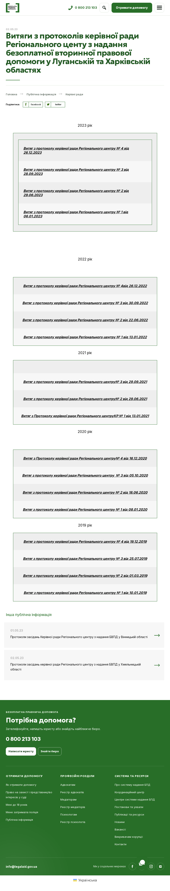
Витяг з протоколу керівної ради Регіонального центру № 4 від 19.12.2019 (85, 541)
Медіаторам (68, 799)
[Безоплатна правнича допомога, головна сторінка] (12, 7)
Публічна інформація (19, 819)
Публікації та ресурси (129, 814)
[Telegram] (160, 866)
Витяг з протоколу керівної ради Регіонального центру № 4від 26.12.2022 (85, 286)
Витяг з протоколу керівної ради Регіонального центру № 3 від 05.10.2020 (85, 475)
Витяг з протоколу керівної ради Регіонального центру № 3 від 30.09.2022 (85, 303)
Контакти (120, 844)
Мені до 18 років (16, 804)
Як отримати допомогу (21, 784)
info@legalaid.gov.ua (21, 866)
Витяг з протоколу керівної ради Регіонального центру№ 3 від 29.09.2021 (85, 382)
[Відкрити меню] (159, 7)
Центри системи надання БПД (135, 799)
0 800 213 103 (23, 739)
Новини (120, 822)
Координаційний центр (129, 792)
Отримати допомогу (132, 7)
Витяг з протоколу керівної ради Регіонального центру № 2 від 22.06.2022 (85, 320)
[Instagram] (151, 866)
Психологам (68, 814)
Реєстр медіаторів (72, 807)
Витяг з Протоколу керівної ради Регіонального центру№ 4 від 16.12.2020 (85, 458)
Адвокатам (67, 784)
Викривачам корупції (129, 836)
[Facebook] (132, 866)
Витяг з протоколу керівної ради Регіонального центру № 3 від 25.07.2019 (85, 558)
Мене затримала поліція (22, 812)
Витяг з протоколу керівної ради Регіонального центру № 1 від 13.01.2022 (85, 337)
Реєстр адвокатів (72, 792)
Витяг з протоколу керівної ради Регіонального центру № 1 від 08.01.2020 (85, 509)
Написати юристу (20, 751)
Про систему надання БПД (132, 784)
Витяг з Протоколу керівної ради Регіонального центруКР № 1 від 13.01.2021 (85, 416)
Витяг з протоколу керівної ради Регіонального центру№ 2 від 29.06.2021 (85, 399)
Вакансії (120, 829)
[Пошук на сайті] (104, 7)
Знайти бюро (50, 751)
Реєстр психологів (72, 822)
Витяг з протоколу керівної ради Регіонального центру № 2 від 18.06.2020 (85, 492)
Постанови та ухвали (129, 807)
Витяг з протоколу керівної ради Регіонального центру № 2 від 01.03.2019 (85, 576)
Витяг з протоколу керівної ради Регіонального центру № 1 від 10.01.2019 (85, 593)
